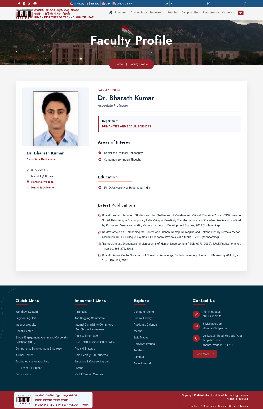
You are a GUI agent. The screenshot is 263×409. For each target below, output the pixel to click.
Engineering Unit (26, 318)
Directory (79, 3)
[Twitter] (29, 3)
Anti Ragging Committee (90, 318)
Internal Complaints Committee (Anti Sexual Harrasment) (94, 327)
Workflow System (27, 311)
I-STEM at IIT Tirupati (29, 368)
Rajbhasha (81, 311)
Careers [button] (227, 12)
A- (172, 3)
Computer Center (144, 311)
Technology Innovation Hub (32, 361)
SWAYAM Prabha (144, 344)
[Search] (245, 3)
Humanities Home (42, 187)
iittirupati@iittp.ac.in (215, 328)
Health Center (24, 331)
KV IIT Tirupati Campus (89, 374)
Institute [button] (120, 12)
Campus (139, 357)
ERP (108, 3)
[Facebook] (19, 3)
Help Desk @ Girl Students (91, 355)
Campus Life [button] (189, 12)
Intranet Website (26, 324)
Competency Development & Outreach (39, 348)
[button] (110, 12)
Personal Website (42, 181)
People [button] (172, 12)
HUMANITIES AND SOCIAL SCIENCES (126, 126)
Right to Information (87, 335)
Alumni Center (24, 355)
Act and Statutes (85, 348)
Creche (79, 368)
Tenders (95, 3)
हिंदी (208, 3)
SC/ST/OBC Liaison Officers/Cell (95, 342)
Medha (138, 331)
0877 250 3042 (212, 316)
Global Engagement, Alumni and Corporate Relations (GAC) (42, 340)
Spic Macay (141, 337)
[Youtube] (35, 3)
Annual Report (142, 363)
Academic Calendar (146, 324)
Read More (202, 354)
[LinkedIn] (24, 3)
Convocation (23, 374)
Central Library (124, 3)
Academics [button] (138, 12)
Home (119, 64)
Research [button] (156, 12)
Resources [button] (210, 12)
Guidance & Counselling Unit (92, 361)
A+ (166, 3)
